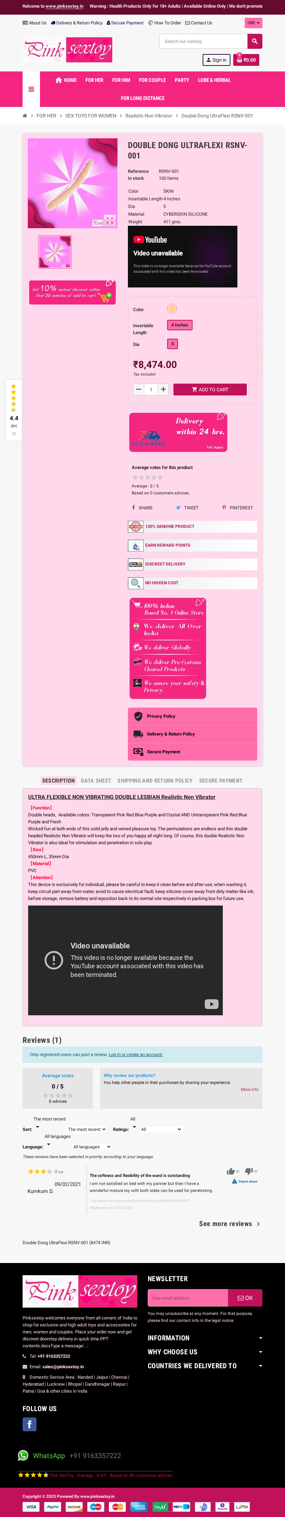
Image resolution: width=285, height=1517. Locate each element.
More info (250, 1089)
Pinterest (241, 507)
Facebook (29, 1424)
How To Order (167, 22)
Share (145, 507)
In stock (136, 178)
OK (248, 1297)
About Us (37, 22)
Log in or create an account (136, 1054)
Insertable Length (143, 329)
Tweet (191, 507)
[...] (85, 1345)
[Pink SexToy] (67, 49)
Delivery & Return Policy (79, 22)
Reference (138, 171)
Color (138, 309)
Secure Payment (127, 22)
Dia (136, 344)
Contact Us (201, 22)
